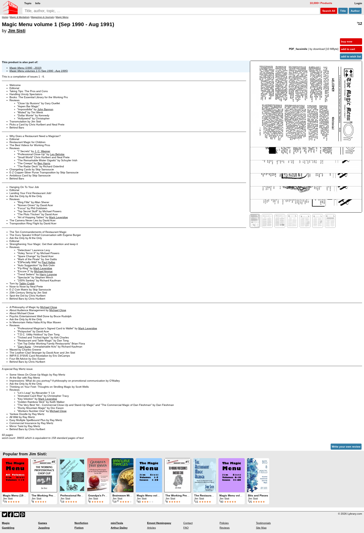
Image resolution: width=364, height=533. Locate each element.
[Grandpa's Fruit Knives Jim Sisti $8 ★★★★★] (98, 475)
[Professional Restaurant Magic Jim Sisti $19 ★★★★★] (72, 475)
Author (355, 10)
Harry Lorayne (48, 274)
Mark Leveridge (58, 217)
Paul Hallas (48, 262)
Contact (188, 522)
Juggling (44, 527)
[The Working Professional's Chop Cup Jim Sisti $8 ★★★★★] (44, 475)
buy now (346, 41)
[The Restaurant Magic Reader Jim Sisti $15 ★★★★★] (204, 475)
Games (42, 522)
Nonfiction (81, 522)
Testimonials (263, 522)
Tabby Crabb (27, 283)
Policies (224, 522)
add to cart (348, 49)
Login (358, 3)
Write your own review (346, 446)
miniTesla (117, 522)
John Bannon (45, 109)
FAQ (186, 527)
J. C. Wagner (42, 151)
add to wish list (351, 56)
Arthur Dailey (119, 527)
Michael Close (48, 307)
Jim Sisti (16, 30)
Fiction (79, 527)
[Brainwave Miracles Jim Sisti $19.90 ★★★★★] (122, 475)
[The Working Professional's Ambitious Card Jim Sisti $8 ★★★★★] (177, 475)
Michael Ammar (43, 271)
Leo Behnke (57, 154)
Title (343, 10)
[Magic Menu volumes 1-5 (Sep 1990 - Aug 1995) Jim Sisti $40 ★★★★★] (149, 475)
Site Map (261, 527)
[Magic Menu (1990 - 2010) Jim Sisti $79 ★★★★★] (15, 475)
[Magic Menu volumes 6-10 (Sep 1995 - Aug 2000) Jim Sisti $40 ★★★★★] (231, 475)
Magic (6, 522)
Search (328, 10)
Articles (151, 527)
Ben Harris (44, 163)
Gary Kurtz (24, 346)
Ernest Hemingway (159, 522)
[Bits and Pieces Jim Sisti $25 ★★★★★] (258, 475)
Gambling (8, 527)
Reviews (225, 527)
